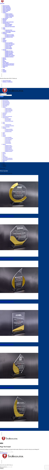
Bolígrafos (5, 19)
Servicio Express (6, 5)
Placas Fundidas (8, 25)
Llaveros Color (8, 46)
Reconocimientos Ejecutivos (8, 64)
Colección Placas (6, 23)
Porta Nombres (6, 62)
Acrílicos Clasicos (8, 13)
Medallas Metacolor (9, 54)
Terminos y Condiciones (7, 81)
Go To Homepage (3, 452)
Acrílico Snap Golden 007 (6, 258)
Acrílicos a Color (8, 17)
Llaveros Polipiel (8, 48)
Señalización (5, 66)
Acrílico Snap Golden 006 (6, 301)
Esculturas (5, 33)
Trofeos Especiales (6, 6)
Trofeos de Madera (6, 10)
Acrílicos (4, 12)
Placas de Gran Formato (10, 26)
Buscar (2, 96)
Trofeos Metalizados (7, 7)
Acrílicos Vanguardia (9, 16)
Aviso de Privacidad (7, 80)
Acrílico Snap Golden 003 (6, 430)
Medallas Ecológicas (9, 56)
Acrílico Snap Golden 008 (6, 216)
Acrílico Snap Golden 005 (6, 344)
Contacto (4, 71)
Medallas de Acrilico (9, 52)
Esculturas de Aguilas (9, 34)
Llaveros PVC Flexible (9, 43)
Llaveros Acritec (8, 47)
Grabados (4, 40)
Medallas (4, 49)
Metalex (4, 57)
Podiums (4, 61)
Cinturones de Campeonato (8, 21)
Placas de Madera (8, 24)
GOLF (4, 39)
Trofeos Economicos (7, 9)
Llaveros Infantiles (9, 45)
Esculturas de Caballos (9, 35)
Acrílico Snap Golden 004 (6, 387)
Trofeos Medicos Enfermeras (8, 63)
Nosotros (4, 70)
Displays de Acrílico (7, 32)
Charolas (4, 20)
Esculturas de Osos (9, 37)
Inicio (4, 69)
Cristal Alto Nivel (8, 30)
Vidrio (4, 67)
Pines (4, 60)
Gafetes (4, 38)
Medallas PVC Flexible (10, 55)
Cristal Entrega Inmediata (10, 31)
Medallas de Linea (9, 50)
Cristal (4, 28)
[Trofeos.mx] (6, 2)
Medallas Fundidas (9, 53)
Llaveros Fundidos (9, 42)
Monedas (4, 59)
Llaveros (4, 41)
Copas (4, 27)
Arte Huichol (5, 18)
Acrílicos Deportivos (9, 14)
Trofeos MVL (5, 11)
